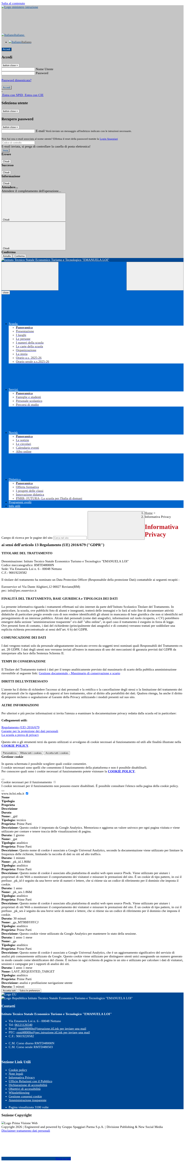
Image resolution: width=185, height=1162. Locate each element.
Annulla (7, 256)
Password (42, 73)
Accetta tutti (57, 753)
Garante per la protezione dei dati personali (29, 731)
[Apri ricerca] (155, 276)
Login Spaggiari (109, 138)
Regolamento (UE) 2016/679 (20, 727)
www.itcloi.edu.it (13, 793)
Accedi (6, 49)
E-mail (40, 131)
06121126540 (23, 1025)
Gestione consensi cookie (25, 1096)
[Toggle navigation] (30, 276)
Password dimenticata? (16, 80)
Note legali (16, 1073)
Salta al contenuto (13, 3)
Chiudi (6, 161)
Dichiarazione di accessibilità (28, 1085)
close (5, 292)
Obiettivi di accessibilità (24, 1089)
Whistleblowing (19, 1092)
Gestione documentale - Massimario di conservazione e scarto (79, 673)
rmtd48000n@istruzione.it (52, 1028)
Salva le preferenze (30, 990)
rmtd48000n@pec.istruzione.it (53, 1032)
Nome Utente (44, 69)
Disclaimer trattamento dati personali (25, 1130)
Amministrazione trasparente (27, 1100)
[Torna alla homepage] (92, 260)
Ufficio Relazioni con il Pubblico (30, 1081)
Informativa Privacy (22, 1077)
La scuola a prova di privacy (20, 735)
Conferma (19, 256)
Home (149, 513)
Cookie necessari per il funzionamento (27, 782)
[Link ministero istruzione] (19, 7)
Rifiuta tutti (31, 753)
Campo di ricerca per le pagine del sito (26, 537)
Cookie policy (18, 1070)
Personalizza (9, 753)
